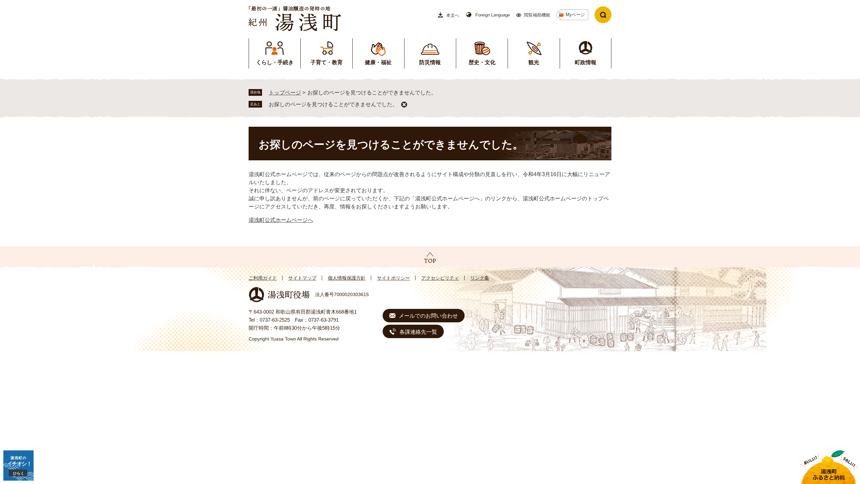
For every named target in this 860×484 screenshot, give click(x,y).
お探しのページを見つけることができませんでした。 (333, 104)
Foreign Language (492, 14)
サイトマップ (302, 278)
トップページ (285, 92)
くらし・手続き (275, 62)
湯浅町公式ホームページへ (281, 220)
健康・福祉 (378, 62)
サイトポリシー (393, 278)
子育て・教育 (326, 62)
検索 (603, 14)
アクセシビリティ (440, 278)
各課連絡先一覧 (418, 332)
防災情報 (430, 62)
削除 (404, 105)
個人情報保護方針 (347, 278)
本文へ (452, 15)
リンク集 (479, 278)
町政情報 (585, 62)
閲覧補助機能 (537, 14)
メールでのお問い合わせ (428, 316)
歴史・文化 (482, 62)
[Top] (430, 257)
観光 (533, 62)
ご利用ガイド (263, 278)
